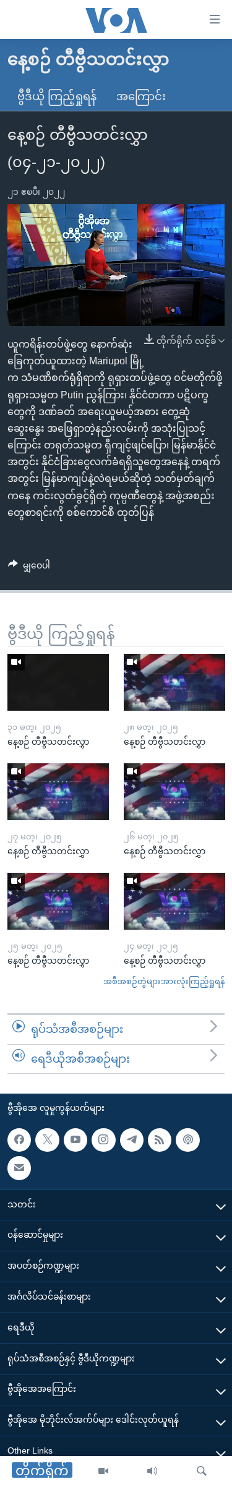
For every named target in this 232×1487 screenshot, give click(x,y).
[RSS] (159, 1140)
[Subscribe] (19, 1168)
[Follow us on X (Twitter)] (47, 1140)
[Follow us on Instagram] (103, 1140)
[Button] (29, 567)
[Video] (103, 1471)
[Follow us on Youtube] (75, 1140)
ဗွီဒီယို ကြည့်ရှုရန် (57, 96)
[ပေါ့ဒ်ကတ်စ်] (187, 1140)
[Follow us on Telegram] (132, 1140)
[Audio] (152, 1471)
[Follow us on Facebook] (19, 1140)
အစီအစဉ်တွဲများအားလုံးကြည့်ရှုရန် (164, 981)
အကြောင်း (141, 96)
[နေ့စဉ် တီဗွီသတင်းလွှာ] (58, 682)
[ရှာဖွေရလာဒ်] (201, 1471)
